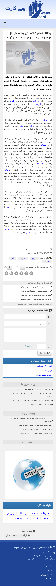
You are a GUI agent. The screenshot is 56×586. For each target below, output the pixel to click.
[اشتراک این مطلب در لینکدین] (11, 273)
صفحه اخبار (27, 531)
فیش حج (48, 370)
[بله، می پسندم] (22, 267)
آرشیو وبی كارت (48, 578)
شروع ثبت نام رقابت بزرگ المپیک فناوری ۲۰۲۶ (35, 291)
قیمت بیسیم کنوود (44, 375)
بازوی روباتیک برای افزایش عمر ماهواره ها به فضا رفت (34, 389)
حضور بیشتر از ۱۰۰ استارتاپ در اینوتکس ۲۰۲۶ (36, 433)
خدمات (36, 101)
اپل (26, 518)
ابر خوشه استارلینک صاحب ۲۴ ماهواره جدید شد (36, 299)
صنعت (46, 518)
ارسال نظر (43, 353)
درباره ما (51, 570)
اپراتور (38, 104)
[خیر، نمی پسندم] (9, 267)
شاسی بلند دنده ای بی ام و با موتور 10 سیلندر (37, 429)
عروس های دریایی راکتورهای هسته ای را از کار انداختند (33, 287)
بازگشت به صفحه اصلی (16, 535)
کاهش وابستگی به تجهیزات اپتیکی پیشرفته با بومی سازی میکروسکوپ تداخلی (29, 395)
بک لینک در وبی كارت (47, 574)
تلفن (12, 101)
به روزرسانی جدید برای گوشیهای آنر (40, 404)
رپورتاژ (10, 513)
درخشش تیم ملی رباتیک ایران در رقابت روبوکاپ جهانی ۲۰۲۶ (32, 400)
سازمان (45, 513)
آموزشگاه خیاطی (44, 366)
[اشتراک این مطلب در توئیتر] (21, 273)
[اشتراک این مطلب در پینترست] (16, 273)
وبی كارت (15, 8)
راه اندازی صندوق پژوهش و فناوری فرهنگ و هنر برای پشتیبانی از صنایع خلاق (30, 420)
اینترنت (23, 258)
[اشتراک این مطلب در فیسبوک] (26, 273)
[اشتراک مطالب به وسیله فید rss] (6, 273)
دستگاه (18, 518)
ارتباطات (8, 170)
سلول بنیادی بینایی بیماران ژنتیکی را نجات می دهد (35, 425)
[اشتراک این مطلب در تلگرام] (31, 273)
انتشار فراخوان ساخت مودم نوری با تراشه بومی (36, 295)
